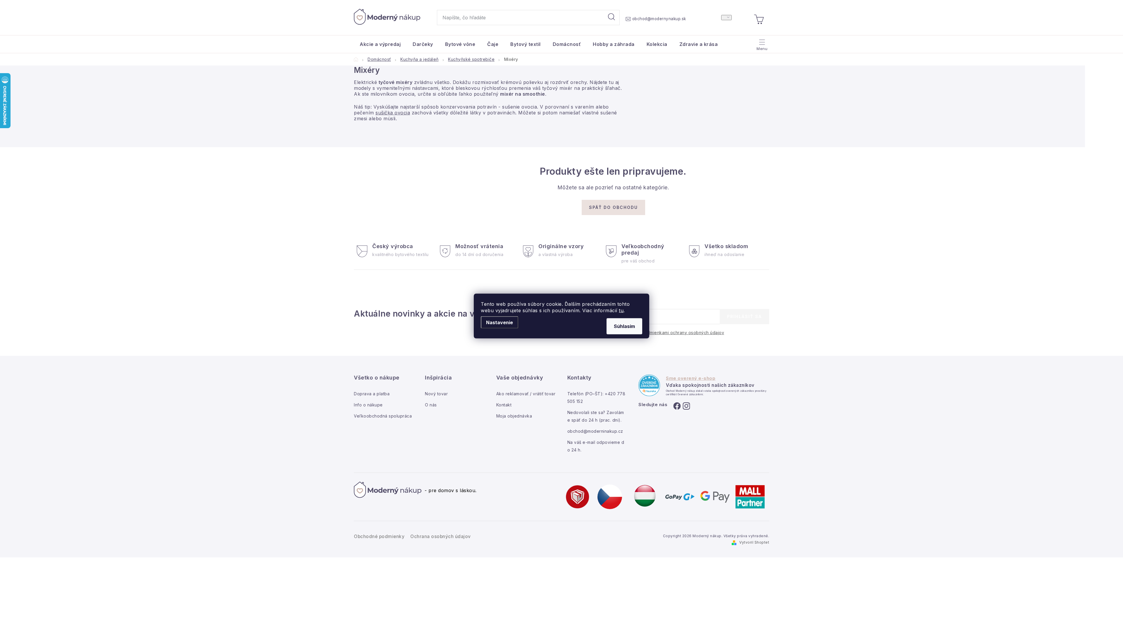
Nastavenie (499, 322)
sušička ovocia (393, 113)
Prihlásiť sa (744, 316)
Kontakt (504, 404)
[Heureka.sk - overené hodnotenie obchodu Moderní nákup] (649, 385)
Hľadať (611, 17)
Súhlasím (624, 326)
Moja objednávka (514, 415)
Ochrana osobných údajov (440, 536)
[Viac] (761, 42)
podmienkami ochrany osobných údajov (683, 332)
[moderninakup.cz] (609, 496)
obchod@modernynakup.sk (659, 18)
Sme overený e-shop (690, 378)
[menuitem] (380, 44)
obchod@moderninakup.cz (595, 431)
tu (621, 310)
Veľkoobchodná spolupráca (383, 415)
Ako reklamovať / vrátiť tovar (526, 393)
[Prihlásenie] (726, 17)
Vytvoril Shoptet (754, 542)
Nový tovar (436, 393)
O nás (431, 404)
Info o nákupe (368, 404)
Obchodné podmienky (379, 536)
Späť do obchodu (613, 207)
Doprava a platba (372, 393)
